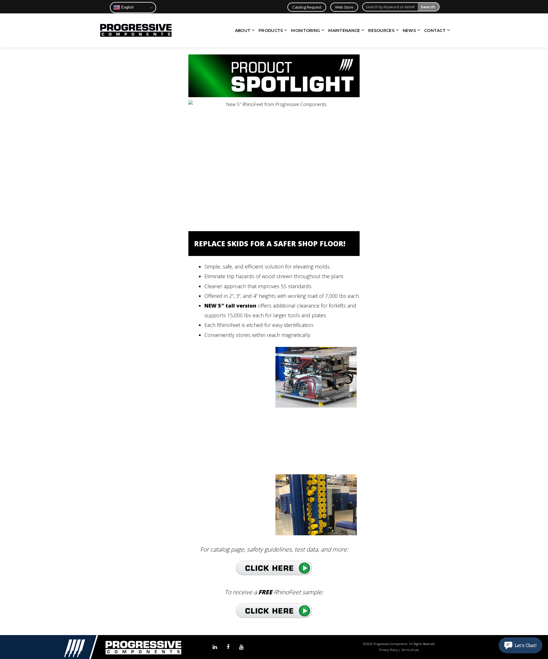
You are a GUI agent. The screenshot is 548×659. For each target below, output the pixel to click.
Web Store (344, 7)
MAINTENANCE (344, 30)
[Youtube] (241, 647)
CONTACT (435, 30)
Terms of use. (410, 650)
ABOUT (242, 30)
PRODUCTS (271, 30)
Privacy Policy (388, 650)
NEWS (409, 30)
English (127, 7)
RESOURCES (381, 30)
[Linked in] (215, 647)
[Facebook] (228, 647)
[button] (520, 645)
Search (428, 7)
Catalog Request (306, 7)
